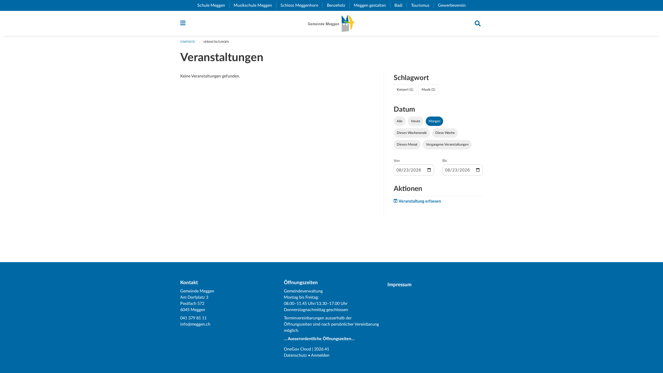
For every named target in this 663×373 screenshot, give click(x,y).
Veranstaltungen (216, 41)
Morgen (434, 121)
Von (397, 161)
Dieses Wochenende (412, 132)
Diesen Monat (407, 144)
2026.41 (321, 349)
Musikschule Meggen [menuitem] (255, 5)
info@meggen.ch (195, 324)
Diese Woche (445, 132)
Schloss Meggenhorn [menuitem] (301, 5)
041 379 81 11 (193, 318)
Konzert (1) (405, 89)
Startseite (187, 41)
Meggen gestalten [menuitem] (372, 5)
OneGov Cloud (297, 349)
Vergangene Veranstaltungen (447, 144)
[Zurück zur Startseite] (331, 23)
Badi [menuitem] (400, 5)
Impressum (399, 284)
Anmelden (320, 355)
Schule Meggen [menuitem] (213, 5)
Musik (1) (428, 89)
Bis (444, 161)
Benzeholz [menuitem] (338, 5)
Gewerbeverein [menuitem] (454, 5)
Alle (399, 121)
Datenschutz (295, 355)
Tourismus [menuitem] (422, 5)
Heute (415, 121)
